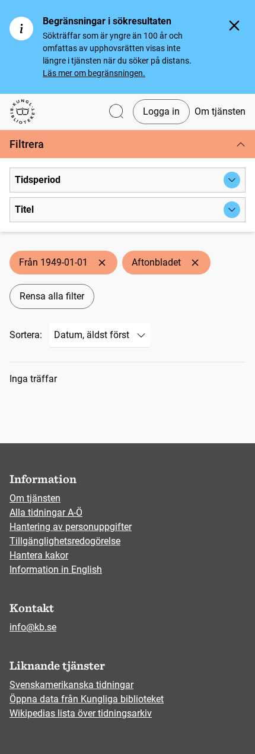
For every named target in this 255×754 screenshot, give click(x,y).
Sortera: (25, 334)
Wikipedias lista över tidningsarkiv (80, 713)
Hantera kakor (38, 555)
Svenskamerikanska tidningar (71, 684)
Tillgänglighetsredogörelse (64, 541)
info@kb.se (32, 627)
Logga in (161, 111)
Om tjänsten (220, 111)
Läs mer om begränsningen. (94, 73)
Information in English (55, 569)
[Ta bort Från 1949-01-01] (102, 262)
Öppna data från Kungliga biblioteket (86, 699)
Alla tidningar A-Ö (45, 512)
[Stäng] (234, 25)
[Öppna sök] (116, 112)
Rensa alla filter (52, 296)
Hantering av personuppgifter (70, 526)
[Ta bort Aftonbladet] (195, 262)
